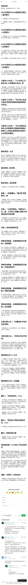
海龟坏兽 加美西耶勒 (20, 368)
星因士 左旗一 (18, 359)
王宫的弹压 (21, 231)
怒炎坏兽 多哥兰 (6, 371)
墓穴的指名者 (23, 36)
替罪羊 (20, 412)
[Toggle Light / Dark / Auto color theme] (26, 1)
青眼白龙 (8, 171)
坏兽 (15, 371)
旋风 (16, 53)
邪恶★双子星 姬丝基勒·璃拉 (12, 451)
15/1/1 (19, 403)
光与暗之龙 (6, 401)
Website (3, 502)
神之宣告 (13, 72)
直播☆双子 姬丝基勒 (15, 465)
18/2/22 (15, 119)
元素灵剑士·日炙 (15, 138)
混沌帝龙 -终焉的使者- (7, 255)
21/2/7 (19, 221)
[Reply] (25, 523)
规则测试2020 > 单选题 (10, 381)
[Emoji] (5, 515)
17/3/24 (14, 234)
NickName (4, 497)
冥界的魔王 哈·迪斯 (14, 369)
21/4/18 (18, 457)
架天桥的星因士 (7, 363)
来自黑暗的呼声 (13, 480)
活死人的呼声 (9, 454)
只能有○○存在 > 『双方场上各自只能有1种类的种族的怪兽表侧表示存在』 (13, 102)
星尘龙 (3, 234)
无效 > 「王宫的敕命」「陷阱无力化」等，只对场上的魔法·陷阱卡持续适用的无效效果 (14, 211)
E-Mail (3, 500)
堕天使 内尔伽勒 (10, 384)
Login (19, 515)
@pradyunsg (17, 583)
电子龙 (19, 58)
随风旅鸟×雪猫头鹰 (8, 71)
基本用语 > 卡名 (7, 151)
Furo (21, 583)
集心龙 (18, 155)
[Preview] (10, 515)
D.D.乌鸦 (19, 173)
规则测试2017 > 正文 (9, 355)
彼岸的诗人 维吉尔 (20, 277)
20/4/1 (24, 426)
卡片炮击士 (4, 399)
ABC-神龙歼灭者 (6, 310)
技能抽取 (4, 87)
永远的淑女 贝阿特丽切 (7, 277)
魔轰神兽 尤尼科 (6, 407)
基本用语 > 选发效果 (8, 183)
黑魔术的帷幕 (18, 345)
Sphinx (11, 583)
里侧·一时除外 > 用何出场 (10, 475)
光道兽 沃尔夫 (15, 294)
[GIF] (7, 515)
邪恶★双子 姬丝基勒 (20, 452)
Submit (23, 515)
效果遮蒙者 (14, 365)
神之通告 (7, 312)
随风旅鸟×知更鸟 (11, 74)
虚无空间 (4, 186)
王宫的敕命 (4, 218)
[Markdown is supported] (3, 515)
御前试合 (4, 114)
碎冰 (6, 522)
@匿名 (9, 569)
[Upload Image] (9, 515)
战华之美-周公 (6, 50)
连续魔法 (19, 199)
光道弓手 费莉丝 (7, 294)
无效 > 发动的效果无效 (9, 228)
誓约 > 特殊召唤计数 (8, 433)
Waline (24, 578)
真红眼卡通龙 (5, 271)
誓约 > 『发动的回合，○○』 (12, 396)
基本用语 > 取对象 (8, 168)
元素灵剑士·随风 (15, 116)
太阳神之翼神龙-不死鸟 (19, 22)
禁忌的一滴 (22, 219)
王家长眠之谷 (5, 328)
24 (23, 537)
